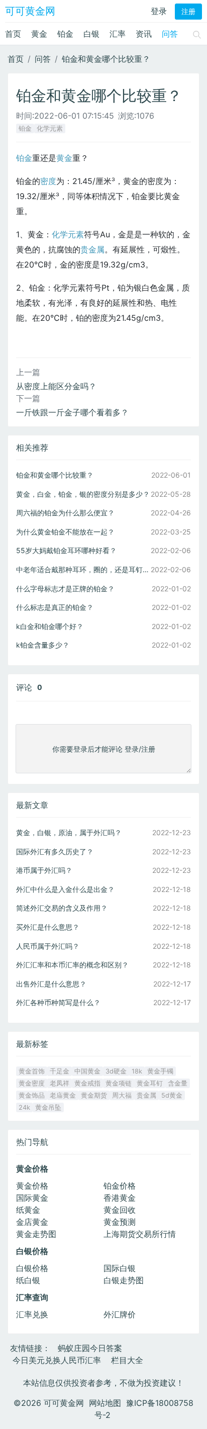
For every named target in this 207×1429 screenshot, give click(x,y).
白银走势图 (124, 1280)
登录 (159, 11)
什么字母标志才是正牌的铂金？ (65, 588)
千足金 (59, 1071)
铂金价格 (120, 1186)
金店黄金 (32, 1222)
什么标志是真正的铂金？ (54, 607)
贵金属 (92, 249)
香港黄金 (120, 1198)
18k (137, 1071)
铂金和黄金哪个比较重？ (106, 59)
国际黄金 (32, 1198)
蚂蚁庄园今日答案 (90, 1348)
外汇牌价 (120, 1314)
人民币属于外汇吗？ (47, 946)
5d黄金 (171, 1095)
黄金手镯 (160, 1071)
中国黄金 (87, 1071)
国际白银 (120, 1268)
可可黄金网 (30, 11)
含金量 (177, 1083)
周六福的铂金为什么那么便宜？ (65, 512)
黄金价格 (32, 1186)
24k (24, 1107)
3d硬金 (116, 1071)
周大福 (122, 1095)
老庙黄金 (63, 1095)
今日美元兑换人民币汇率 (57, 1360)
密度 (48, 181)
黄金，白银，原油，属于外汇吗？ (69, 832)
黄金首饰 (32, 1071)
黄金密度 (32, 1083)
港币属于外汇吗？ (44, 870)
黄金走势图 (36, 1234)
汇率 (118, 34)
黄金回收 (120, 1210)
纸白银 (28, 1280)
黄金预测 (120, 1222)
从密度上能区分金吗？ (56, 386)
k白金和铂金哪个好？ (49, 626)
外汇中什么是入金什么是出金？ (65, 889)
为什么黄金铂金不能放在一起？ (65, 531)
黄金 (39, 34)
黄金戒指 (87, 1083)
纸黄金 (28, 1210)
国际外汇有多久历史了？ (54, 851)
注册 (188, 12)
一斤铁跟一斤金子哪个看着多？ (72, 412)
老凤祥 (59, 1083)
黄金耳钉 (150, 1083)
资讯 (144, 34)
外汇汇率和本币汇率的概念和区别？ (72, 964)
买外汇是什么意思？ (47, 927)
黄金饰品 (32, 1095)
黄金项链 (119, 1083)
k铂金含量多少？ (42, 645)
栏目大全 (127, 1360)
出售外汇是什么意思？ (51, 983)
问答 (170, 34)
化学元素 (50, 128)
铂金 (65, 34)
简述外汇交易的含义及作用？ (62, 908)
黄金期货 (94, 1095)
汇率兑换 (32, 1314)
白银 (91, 34)
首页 (13, 34)
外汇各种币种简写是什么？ (58, 1002)
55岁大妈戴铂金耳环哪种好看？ (66, 550)
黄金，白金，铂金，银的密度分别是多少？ (83, 494)
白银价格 (32, 1268)
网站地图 (105, 1403)
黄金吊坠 (48, 1107)
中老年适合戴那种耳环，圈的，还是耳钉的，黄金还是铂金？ (83, 569)
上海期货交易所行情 (140, 1234)
